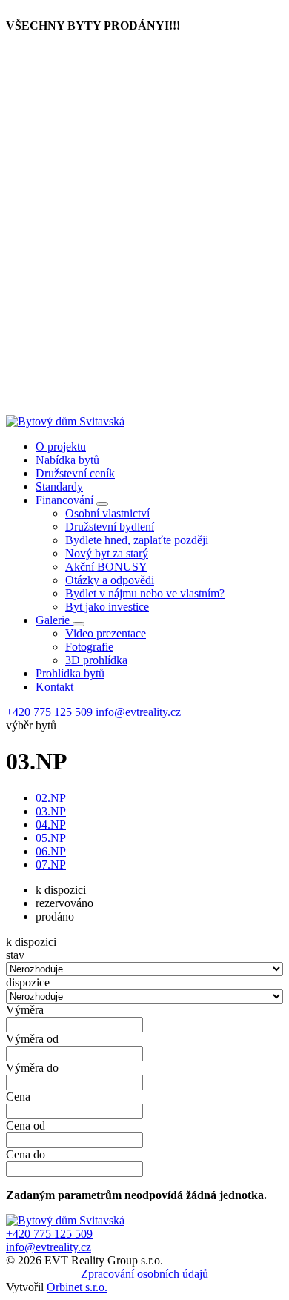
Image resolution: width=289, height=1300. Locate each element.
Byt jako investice (107, 606)
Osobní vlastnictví (107, 513)
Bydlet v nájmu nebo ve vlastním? (145, 593)
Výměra (25, 1010)
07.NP (51, 864)
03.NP (51, 811)
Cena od (25, 1125)
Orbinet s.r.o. (77, 1287)
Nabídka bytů (67, 460)
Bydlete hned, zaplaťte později (136, 540)
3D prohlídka (96, 660)
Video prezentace (105, 633)
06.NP (51, 851)
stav (15, 955)
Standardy (59, 486)
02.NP (51, 798)
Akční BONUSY (106, 566)
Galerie (54, 620)
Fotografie (89, 646)
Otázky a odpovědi (109, 580)
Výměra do (32, 1067)
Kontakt (54, 686)
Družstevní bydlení (109, 526)
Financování (66, 500)
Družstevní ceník (75, 473)
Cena (18, 1096)
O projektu (61, 446)
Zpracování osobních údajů (144, 1273)
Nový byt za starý (106, 553)
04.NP (51, 824)
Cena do (25, 1154)
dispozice (28, 982)
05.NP (51, 838)
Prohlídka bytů (70, 673)
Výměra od (32, 1038)
